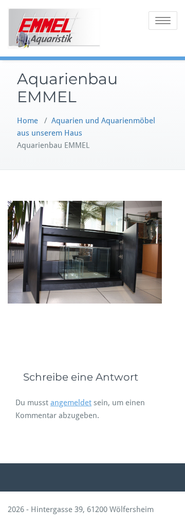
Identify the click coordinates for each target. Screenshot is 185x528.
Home (27, 120)
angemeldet (70, 402)
